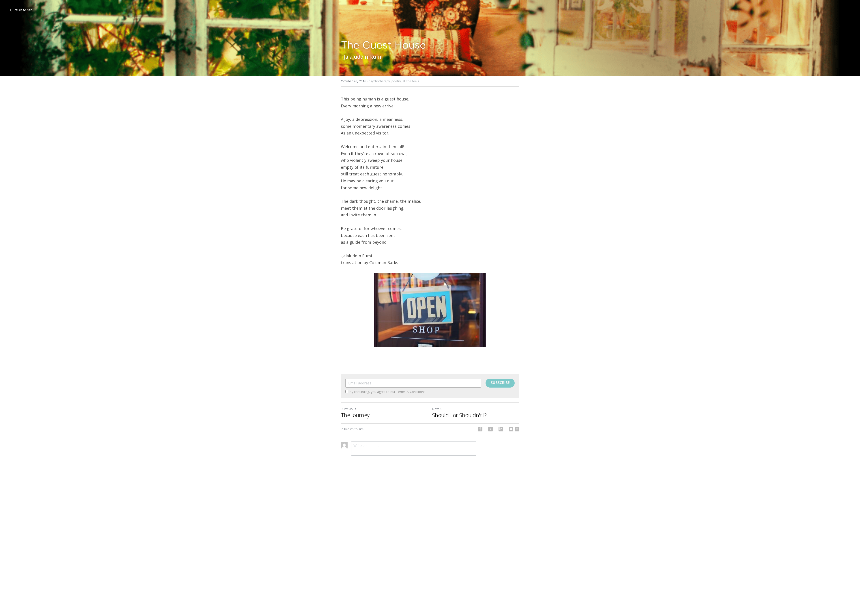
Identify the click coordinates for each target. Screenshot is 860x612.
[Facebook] (480, 429)
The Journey (355, 415)
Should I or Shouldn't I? (459, 415)
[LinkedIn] (501, 429)
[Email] (511, 429)
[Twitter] (490, 429)
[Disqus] (430, 533)
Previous (350, 409)
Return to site (22, 10)
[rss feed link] (517, 429)
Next (435, 409)
